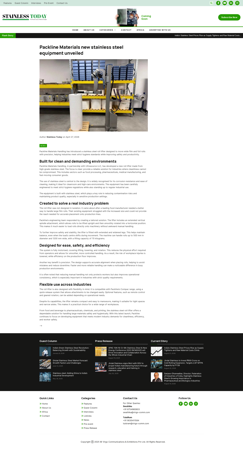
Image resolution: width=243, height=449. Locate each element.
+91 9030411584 (131, 420)
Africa (140, 30)
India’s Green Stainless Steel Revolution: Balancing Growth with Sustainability (71, 349)
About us (89, 30)
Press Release (90, 428)
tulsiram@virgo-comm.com (136, 423)
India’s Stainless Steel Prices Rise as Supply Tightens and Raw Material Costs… (198, 35)
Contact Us (62, 3)
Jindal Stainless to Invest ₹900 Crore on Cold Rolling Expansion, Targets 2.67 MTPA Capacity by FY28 (183, 362)
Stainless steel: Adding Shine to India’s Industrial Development (70, 374)
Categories (106, 30)
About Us (46, 407)
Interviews (36, 3)
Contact (126, 30)
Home (75, 30)
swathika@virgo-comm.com (136, 412)
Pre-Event (49, 3)
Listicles (88, 416)
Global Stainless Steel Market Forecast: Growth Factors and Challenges (70, 361)
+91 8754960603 (131, 409)
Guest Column (21, 3)
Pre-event (88, 424)
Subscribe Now (229, 17)
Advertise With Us (160, 30)
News (43, 146)
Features (8, 3)
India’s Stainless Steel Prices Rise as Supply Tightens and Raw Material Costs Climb (184, 349)
